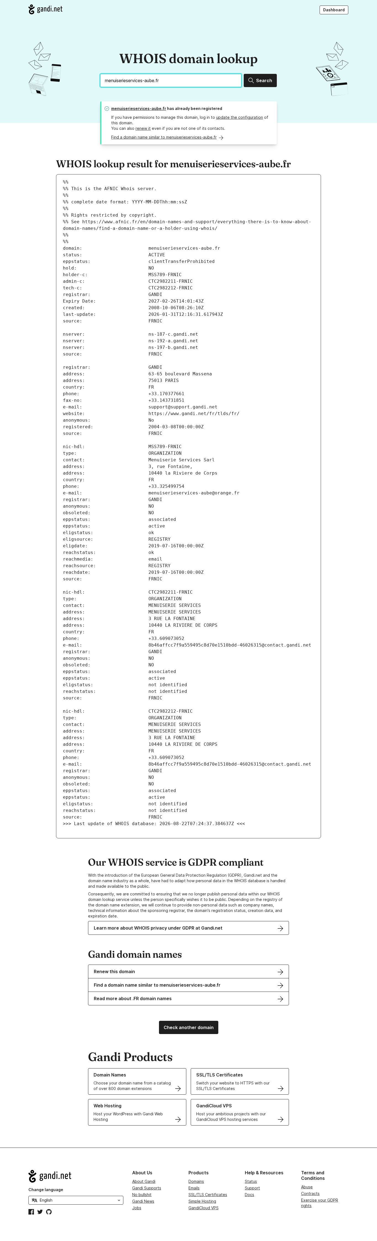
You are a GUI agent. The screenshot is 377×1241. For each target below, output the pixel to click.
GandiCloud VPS (204, 1207)
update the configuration (239, 117)
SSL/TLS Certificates (208, 1194)
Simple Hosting (202, 1201)
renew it (143, 128)
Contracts (310, 1193)
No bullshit (142, 1194)
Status (251, 1181)
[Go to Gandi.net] (45, 9)
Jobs (136, 1207)
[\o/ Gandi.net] (75, 1176)
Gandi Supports (146, 1188)
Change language (45, 1189)
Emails (194, 1188)
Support (252, 1188)
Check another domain (189, 1027)
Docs (249, 1194)
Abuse (307, 1187)
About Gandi (143, 1181)
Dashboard (334, 9)
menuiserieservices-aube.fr (138, 108)
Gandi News (143, 1201)
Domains (196, 1181)
